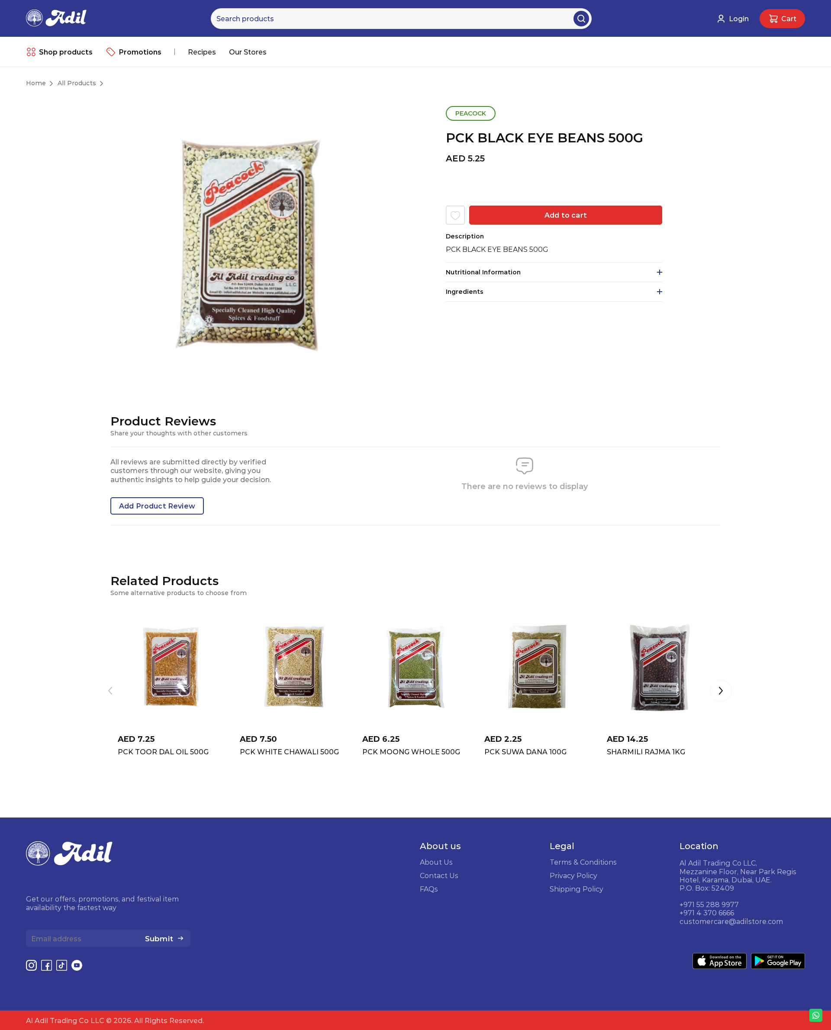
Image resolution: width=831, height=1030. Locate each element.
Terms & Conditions (583, 862)
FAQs (429, 888)
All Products (77, 83)
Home (36, 83)
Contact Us (439, 875)
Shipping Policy (576, 888)
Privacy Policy (573, 875)
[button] (720, 691)
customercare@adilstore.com (731, 921)
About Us (436, 862)
